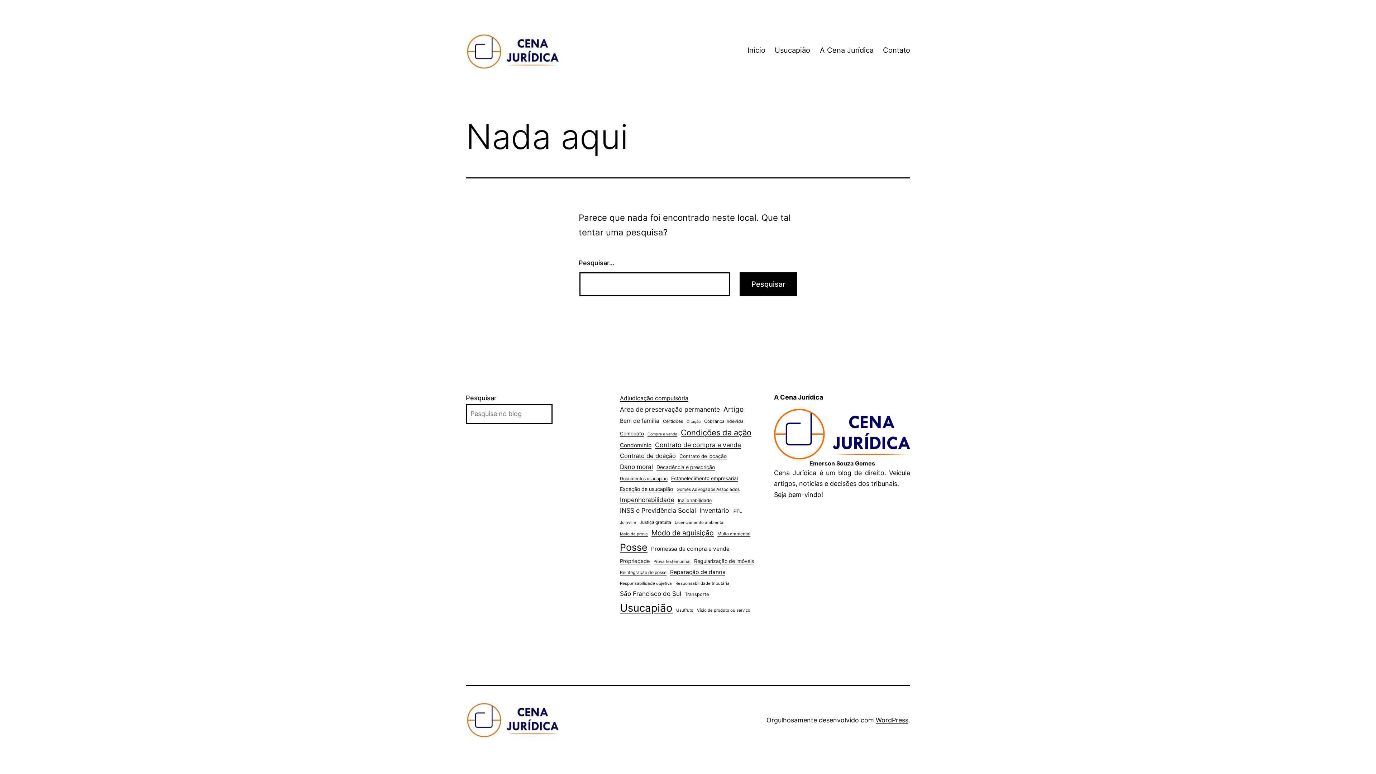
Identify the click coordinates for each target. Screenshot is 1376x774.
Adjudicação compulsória (654, 398)
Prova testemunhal (672, 561)
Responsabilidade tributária (702, 583)
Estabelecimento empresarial (704, 478)
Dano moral (636, 466)
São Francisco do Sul (650, 593)
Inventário (714, 510)
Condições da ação (716, 432)
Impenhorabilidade (647, 499)
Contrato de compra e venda (698, 445)
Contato (896, 50)
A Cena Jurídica (847, 50)
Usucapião (792, 50)
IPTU (737, 511)
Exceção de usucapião (646, 489)
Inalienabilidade (695, 500)
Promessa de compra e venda (690, 548)
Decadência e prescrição (685, 467)
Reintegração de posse (643, 572)
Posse (634, 547)
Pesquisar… (597, 263)
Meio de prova (634, 533)
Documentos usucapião (644, 478)
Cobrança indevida (724, 421)
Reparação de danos (697, 572)
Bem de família (639, 420)
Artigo (733, 409)
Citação (694, 421)
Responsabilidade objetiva (646, 583)
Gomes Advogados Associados (708, 489)
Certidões (673, 421)
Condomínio (635, 445)
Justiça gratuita (655, 522)
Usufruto (684, 610)
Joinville (628, 522)
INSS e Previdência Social (658, 510)
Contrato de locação (703, 456)
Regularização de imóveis (724, 561)
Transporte (697, 594)
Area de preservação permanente (670, 409)
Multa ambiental (733, 533)
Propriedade (635, 561)
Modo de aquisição (682, 533)
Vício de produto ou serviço (723, 610)
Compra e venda (662, 434)
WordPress (892, 720)
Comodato (632, 433)
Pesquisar (481, 398)
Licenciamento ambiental (700, 522)
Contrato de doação (648, 455)
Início (756, 50)
